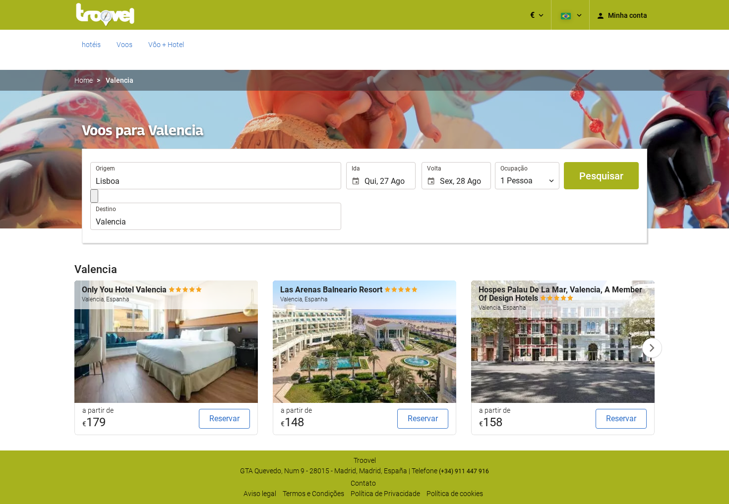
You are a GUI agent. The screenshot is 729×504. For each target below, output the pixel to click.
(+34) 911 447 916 (464, 471)
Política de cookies (454, 494)
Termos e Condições (313, 494)
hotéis (91, 45)
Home (83, 80)
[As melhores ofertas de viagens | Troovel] (105, 15)
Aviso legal (259, 494)
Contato (363, 483)
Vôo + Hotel (166, 45)
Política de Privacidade (385, 494)
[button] (537, 15)
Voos (124, 45)
